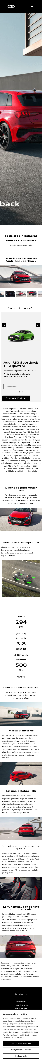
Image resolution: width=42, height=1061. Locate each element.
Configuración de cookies (21, 1050)
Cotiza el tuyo (12, 387)
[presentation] (4, 325)
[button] (32, 6)
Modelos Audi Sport (21, 1008)
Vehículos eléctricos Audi (21, 1005)
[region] (21, 1035)
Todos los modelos (21, 1001)
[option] (21, 119)
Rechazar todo (21, 1056)
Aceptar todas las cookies (21, 1043)
